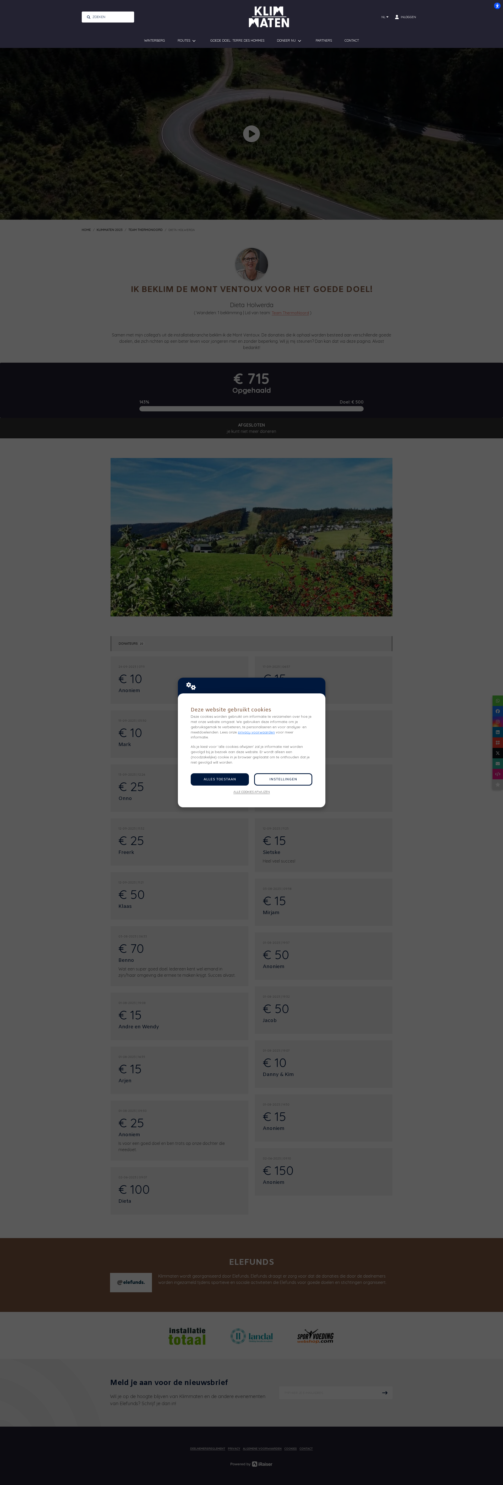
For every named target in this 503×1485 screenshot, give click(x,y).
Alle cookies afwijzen (251, 792)
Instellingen (283, 779)
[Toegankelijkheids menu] (497, 6)
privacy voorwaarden (256, 732)
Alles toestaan (220, 779)
